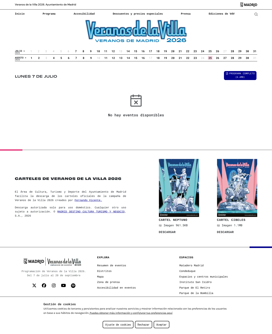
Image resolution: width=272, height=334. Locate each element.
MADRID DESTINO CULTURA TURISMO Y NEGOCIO (91, 211)
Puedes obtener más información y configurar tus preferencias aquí (131, 313)
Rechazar (144, 324)
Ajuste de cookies (118, 324)
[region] (136, 315)
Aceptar (161, 324)
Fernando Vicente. (88, 200)
